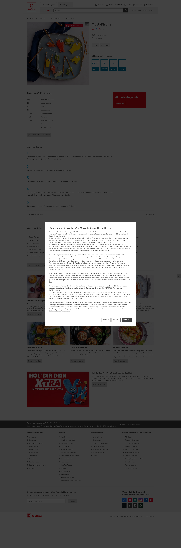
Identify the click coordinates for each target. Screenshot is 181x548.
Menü (48, 10)
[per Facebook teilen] (96, 29)
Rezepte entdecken (34, 314)
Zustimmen (126, 320)
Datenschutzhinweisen (104, 280)
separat (122, 238)
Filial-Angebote (65, 5)
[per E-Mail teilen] (93, 29)
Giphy (135, 505)
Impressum (112, 516)
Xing (135, 500)
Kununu (124, 505)
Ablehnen (106, 320)
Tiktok (130, 505)
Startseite (30, 18)
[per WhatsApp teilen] (103, 29)
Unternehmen (136, 10)
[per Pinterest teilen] (99, 29)
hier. (50, 282)
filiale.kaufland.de (35, 432)
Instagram (140, 500)
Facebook (124, 500)
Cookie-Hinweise (134, 516)
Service (62, 432)
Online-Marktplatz (49, 5)
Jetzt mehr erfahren (99, 384)
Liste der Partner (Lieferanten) (59, 311)
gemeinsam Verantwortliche (58, 240)
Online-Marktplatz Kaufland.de (136, 432)
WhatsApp (140, 505)
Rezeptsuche (55, 18)
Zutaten (95, 45)
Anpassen (116, 320)
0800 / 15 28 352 (54, 423)
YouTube (130, 500)
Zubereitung (105, 45)
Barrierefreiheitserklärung (147, 516)
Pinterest (151, 500)
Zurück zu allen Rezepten (36, 265)
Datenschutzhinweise (122, 516)
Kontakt (151, 10)
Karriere (145, 10)
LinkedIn (146, 500)
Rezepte (42, 18)
